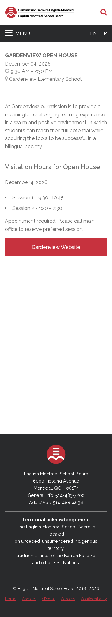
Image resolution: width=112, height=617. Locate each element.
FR (103, 33)
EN (93, 33)
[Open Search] (103, 12)
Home (10, 598)
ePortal (48, 598)
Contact (29, 598)
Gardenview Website (56, 247)
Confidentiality (94, 598)
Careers (68, 598)
